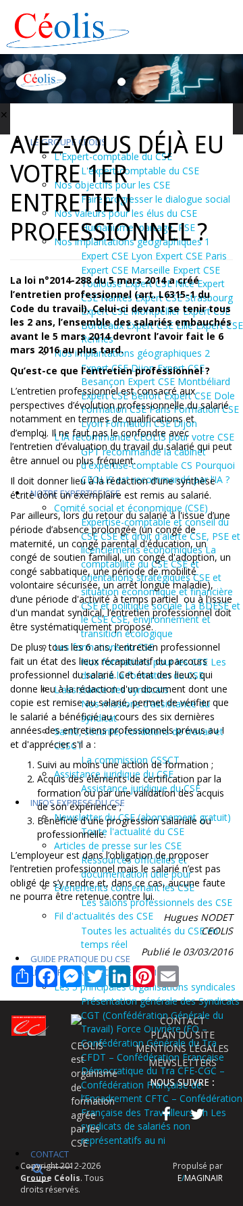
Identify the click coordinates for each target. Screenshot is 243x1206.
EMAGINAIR (200, 1178)
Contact (49, 1154)
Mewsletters (182, 1062)
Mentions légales (182, 1048)
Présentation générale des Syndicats (160, 1001)
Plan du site (183, 1034)
